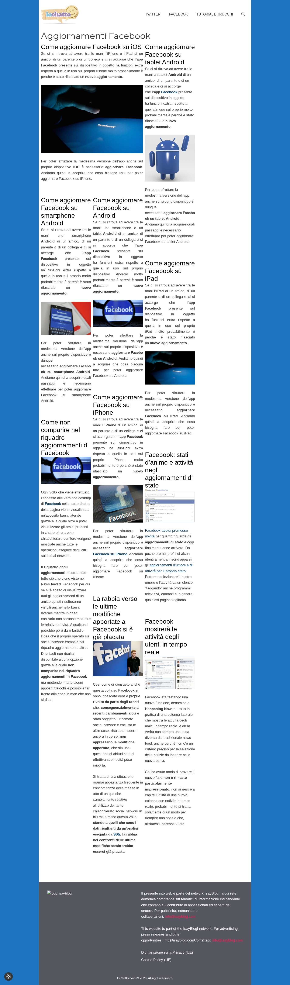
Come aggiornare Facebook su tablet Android (170, 54)
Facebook (178, 14)
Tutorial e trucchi (214, 14)
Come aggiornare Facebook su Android (118, 208)
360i (116, 834)
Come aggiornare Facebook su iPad (170, 271)
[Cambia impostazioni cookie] (8, 976)
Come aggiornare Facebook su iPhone (118, 405)
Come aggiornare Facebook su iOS (91, 46)
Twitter (152, 14)
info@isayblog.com (180, 917)
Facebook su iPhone (110, 554)
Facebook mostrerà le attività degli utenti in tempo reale (166, 636)
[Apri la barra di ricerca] (243, 14)
